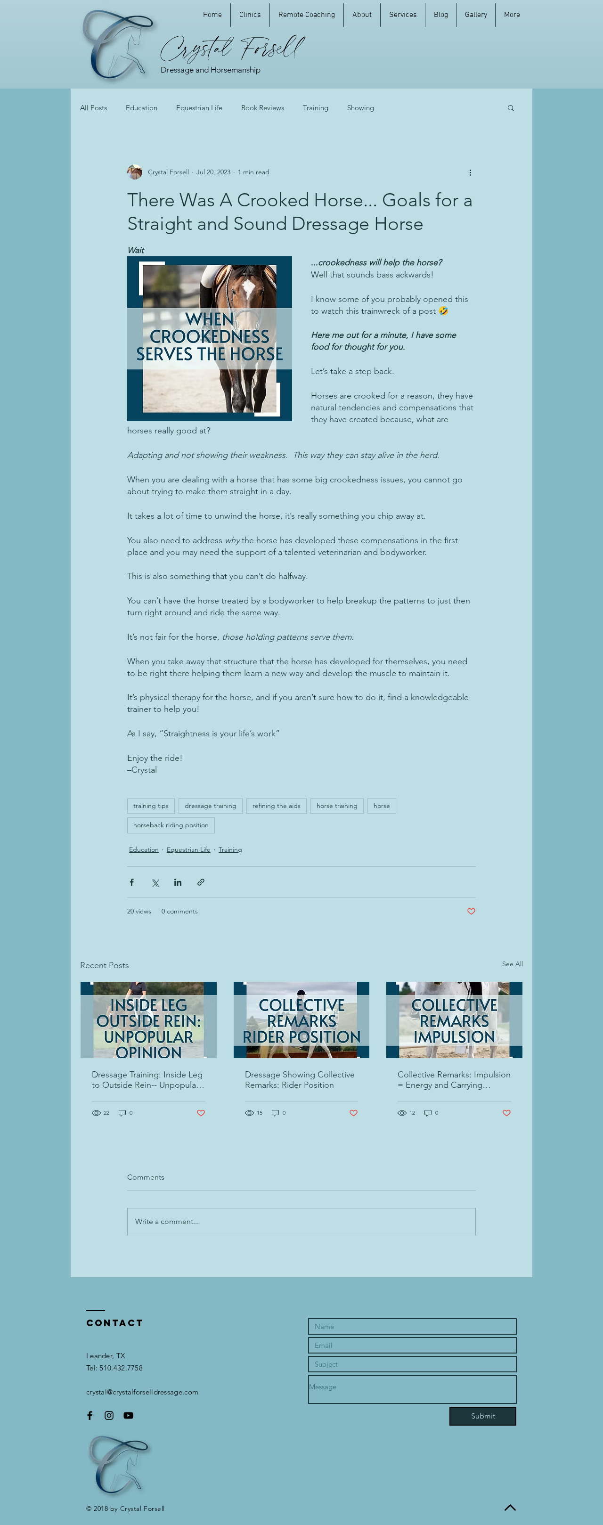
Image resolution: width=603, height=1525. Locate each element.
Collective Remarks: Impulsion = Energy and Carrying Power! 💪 (454, 1079)
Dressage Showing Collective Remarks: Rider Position (300, 1079)
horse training (337, 805)
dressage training (210, 805)
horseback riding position (171, 825)
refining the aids (277, 805)
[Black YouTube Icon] (128, 1415)
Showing (360, 107)
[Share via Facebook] (131, 882)
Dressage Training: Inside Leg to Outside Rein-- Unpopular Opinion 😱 (147, 1079)
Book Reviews (262, 107)
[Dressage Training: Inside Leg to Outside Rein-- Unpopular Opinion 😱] (149, 1020)
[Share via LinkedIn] (177, 882)
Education (141, 107)
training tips (151, 805)
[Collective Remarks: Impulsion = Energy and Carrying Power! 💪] (454, 1020)
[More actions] (470, 172)
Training (315, 107)
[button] (510, 107)
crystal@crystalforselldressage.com (142, 1391)
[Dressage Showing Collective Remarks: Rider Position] (302, 1020)
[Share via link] (200, 882)
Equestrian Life (199, 107)
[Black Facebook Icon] (90, 1415)
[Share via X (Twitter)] (154, 882)
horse (382, 805)
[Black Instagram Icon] (109, 1415)
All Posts (93, 107)
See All (512, 964)
